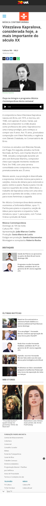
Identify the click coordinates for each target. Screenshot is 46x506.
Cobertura (8, 441)
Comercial (7, 444)
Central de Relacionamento (13, 437)
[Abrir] (4, 16)
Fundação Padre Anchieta (15, 434)
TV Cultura (24, 16)
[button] (4, 58)
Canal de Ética (9, 457)
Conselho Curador (10, 447)
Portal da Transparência (12, 454)
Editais (6, 451)
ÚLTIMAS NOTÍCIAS (11, 313)
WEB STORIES (8, 379)
